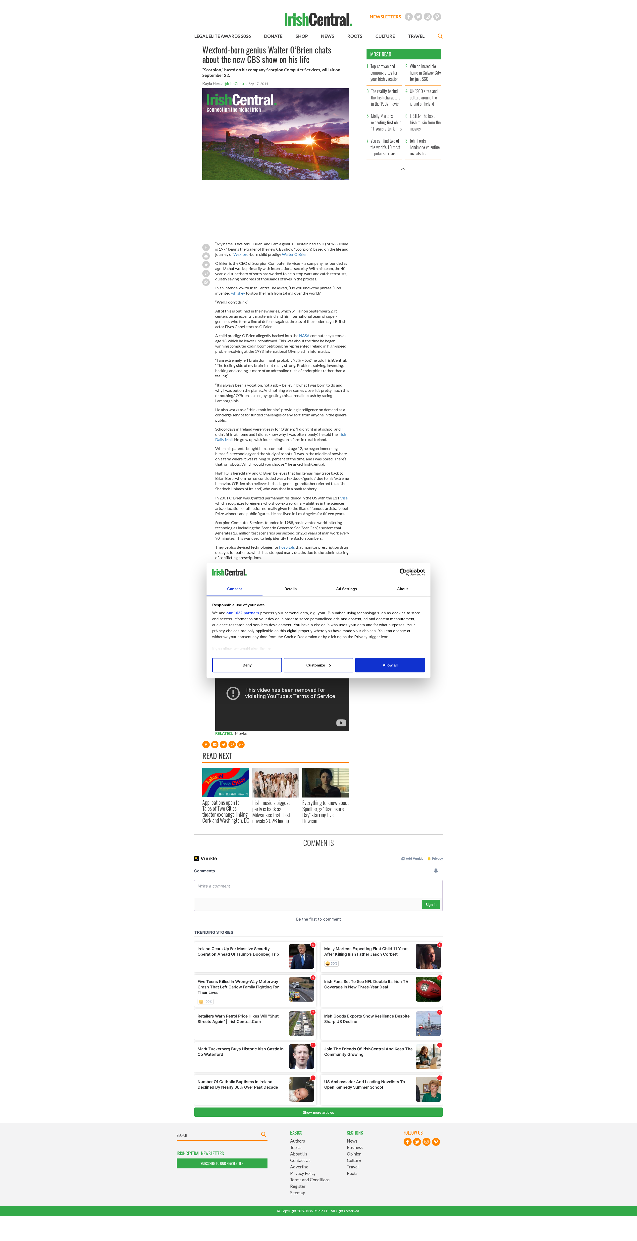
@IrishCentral (236, 83)
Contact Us (300, 1160)
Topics (295, 1147)
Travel (353, 1166)
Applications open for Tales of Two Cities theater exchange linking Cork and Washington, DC (225, 811)
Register (298, 1186)
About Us (298, 1153)
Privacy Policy (303, 1173)
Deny (247, 665)
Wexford (241, 254)
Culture (354, 1160)
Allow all (390, 665)
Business (355, 1147)
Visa (344, 497)
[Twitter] (418, 17)
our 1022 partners (242, 613)
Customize (315, 665)
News (352, 1141)
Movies (241, 733)
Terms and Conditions (309, 1179)
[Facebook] (409, 17)
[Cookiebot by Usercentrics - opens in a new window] (403, 572)
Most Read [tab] (380, 54)
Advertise (299, 1166)
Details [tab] (290, 588)
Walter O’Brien (295, 254)
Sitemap (297, 1192)
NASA (304, 335)
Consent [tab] (234, 588)
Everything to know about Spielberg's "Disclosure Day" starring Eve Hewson (325, 811)
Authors (297, 1141)
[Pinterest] (437, 17)
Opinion (354, 1153)
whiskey (238, 293)
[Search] (440, 37)
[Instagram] (428, 17)
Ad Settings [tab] (346, 588)
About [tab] (402, 588)
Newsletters (385, 16)
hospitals (287, 547)
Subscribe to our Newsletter (222, 1163)
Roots (352, 1173)
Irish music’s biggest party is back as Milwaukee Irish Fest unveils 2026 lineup (271, 811)
